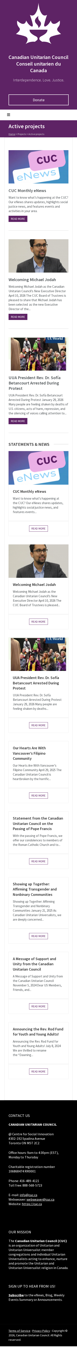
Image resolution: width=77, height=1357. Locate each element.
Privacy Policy (41, 1331)
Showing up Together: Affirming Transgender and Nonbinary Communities (35, 889)
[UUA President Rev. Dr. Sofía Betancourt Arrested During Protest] (38, 354)
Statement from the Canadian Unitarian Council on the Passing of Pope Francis (38, 823)
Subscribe (16, 1295)
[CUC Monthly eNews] (38, 166)
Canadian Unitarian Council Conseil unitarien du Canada (38, 64)
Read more (18, 219)
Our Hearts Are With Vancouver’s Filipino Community (29, 753)
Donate (38, 99)
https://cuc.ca (32, 1204)
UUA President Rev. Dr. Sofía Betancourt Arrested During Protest (35, 383)
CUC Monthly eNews (27, 190)
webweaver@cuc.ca (40, 1199)
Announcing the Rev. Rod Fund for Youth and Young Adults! (38, 1032)
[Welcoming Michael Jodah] (38, 256)
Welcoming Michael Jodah (32, 279)
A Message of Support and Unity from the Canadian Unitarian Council (34, 964)
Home (12, 134)
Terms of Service (19, 1331)
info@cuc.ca (28, 1195)
